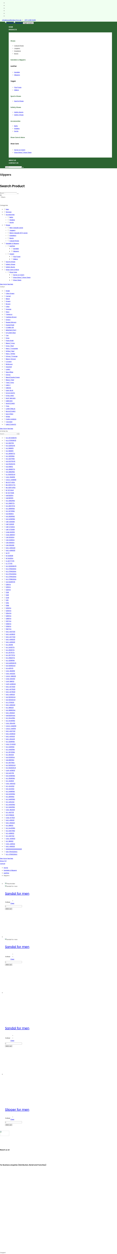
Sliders (16, 90)
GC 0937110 (10, 443)
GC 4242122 (10, 786)
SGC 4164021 (10, 739)
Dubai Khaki (10, 325)
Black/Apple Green (13, 377)
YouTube (7, 1238)
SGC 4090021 (10, 550)
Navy (7, 312)
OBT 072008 (10, 529)
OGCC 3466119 (11, 480)
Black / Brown (11, 359)
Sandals (17, 72)
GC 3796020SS (11, 579)
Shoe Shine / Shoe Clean (23, 152)
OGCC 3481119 (11, 729)
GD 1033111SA (10, 757)
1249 (7, 598)
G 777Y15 (9, 564)
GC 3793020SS (11, 571)
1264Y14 (8, 613)
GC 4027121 (10, 812)
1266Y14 (8, 619)
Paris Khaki (10, 341)
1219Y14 (8, 587)
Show (3, 861)
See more (3, 284)
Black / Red (10, 380)
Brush (6, 1207)
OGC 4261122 (10, 844)
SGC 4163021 (10, 713)
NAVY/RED (9, 414)
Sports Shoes (19, 101)
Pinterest (7, 1230)
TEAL (7, 406)
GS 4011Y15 (9, 668)
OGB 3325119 (10, 532)
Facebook (8, 1220)
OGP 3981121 (10, 681)
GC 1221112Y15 (10, 446)
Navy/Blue (9, 372)
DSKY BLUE (9, 390)
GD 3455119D (10, 794)
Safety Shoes (18, 115)
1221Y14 (8, 590)
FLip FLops (17, 87)
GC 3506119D (10, 778)
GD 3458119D (10, 776)
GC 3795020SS (11, 577)
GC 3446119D (10, 721)
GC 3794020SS (11, 574)
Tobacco (9, 314)
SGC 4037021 (10, 632)
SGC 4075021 (10, 689)
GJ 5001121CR (10, 474)
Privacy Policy (42, 1247)
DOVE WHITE (10, 393)
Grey (7, 338)
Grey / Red (10, 346)
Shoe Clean (17, 280)
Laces (6, 1200)
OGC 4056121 (10, 839)
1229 (7, 595)
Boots (16, 54)
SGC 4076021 (10, 692)
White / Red (10, 351)
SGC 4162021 (10, 823)
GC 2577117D (10, 655)
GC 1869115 (9, 451)
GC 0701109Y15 (11, 440)
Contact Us (8, 1214)
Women (9, 212)
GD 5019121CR (10, 666)
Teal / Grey (10, 382)
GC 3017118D (10, 763)
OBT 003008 (10, 522)
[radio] (14, 901)
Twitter (7, 1227)
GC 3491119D (10, 747)
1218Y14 (8, 585)
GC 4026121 (10, 781)
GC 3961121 (9, 825)
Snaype (8, 309)
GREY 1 (8, 385)
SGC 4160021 (10, 846)
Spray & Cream (19, 150)
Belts (16, 126)
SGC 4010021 (10, 736)
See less (10, 284)
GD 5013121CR (10, 697)
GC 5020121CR (11, 768)
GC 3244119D (10, 718)
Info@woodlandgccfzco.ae (11, 20)
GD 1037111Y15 (10, 461)
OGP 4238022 (11, 684)
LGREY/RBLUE (10, 409)
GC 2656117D (10, 454)
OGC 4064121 (10, 784)
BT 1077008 (10, 493)
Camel (8, 296)
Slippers (17, 75)
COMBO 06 (10, 327)
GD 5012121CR (10, 700)
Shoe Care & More (12, 270)
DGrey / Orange (11, 356)
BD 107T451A (10, 482)
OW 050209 (10, 545)
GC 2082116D (10, 501)
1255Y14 (8, 611)
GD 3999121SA (10, 710)
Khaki (8, 291)
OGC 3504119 (10, 723)
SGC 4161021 (10, 820)
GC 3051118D (10, 456)
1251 (7, 600)
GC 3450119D (10, 805)
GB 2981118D (10, 760)
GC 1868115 (10, 448)
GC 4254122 (10, 802)
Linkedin (7, 1234)
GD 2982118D (10, 472)
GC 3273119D (10, 511)
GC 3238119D (10, 660)
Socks (16, 131)
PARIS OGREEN (11, 419)
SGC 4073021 (10, 687)
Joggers (17, 48)
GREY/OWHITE (11, 424)
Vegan (12, 254)
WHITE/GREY (10, 403)
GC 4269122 (10, 833)
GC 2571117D (10, 653)
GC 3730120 (10, 702)
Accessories (10, 215)
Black (8, 299)
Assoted (9, 367)
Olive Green (10, 293)
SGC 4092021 (10, 639)
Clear (12, 903)
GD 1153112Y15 (10, 464)
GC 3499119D (10, 791)
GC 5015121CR (10, 765)
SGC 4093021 (10, 642)
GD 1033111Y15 (10, 582)
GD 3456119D (10, 519)
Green (8, 301)
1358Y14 (8, 624)
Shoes (8, 225)
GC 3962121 (10, 708)
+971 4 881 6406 (30, 20)
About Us (7, 1211)
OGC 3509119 (10, 477)
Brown (8, 304)
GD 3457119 (10, 773)
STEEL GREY (10, 396)
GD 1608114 (10, 514)
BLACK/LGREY (11, 411)
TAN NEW (9, 422)
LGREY (8, 369)
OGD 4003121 (10, 679)
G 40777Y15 (10, 561)
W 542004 (9, 558)
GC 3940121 (10, 755)
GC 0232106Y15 (11, 566)
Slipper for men (17, 1109)
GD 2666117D (10, 469)
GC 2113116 (9, 645)
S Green (9, 362)
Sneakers (17, 51)
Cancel (2, 864)
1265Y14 (8, 616)
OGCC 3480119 (11, 726)
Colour (7, 902)
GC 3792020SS (11, 569)
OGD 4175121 (10, 818)
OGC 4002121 (10, 674)
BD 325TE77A (10, 485)
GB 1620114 (9, 495)
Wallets (17, 129)
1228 (7, 592)
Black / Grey (10, 343)
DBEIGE (8, 388)
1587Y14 (8, 629)
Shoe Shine (7, 1203)
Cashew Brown (11, 317)
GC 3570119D (10, 752)
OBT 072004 (10, 527)
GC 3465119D (10, 799)
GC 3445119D (10, 828)
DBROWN (9, 401)
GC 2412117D (10, 647)
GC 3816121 (9, 841)
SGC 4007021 (10, 731)
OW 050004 (10, 543)
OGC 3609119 (10, 671)
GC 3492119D (10, 750)
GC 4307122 (10, 836)
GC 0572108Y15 (11, 438)
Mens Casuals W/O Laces (19, 233)
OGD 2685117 (10, 535)
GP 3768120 (10, 815)
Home (6, 868)
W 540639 (9, 556)
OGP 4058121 (10, 770)
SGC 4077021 (10, 637)
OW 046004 (10, 540)
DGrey (8, 375)
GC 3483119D (10, 807)
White (8, 417)
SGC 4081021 (10, 694)
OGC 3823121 (10, 810)
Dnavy (8, 320)
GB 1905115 (9, 498)
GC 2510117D (10, 650)
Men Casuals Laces (16, 228)
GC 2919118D (10, 797)
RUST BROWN (10, 398)
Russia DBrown (11, 322)
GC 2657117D (10, 506)
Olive (7, 307)
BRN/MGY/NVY (11, 330)
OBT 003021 (10, 524)
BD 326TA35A (10, 488)
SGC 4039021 (10, 634)
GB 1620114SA (10, 716)
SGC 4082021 (10, 705)
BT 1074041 (10, 490)
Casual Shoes (19, 46)
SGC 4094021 (10, 548)
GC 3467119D (10, 831)
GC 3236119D (10, 742)
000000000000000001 (14, 849)
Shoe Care (13, 272)
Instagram (8, 1223)
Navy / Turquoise (12, 348)
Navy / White (10, 354)
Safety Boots (18, 112)
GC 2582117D (10, 658)
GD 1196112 (9, 467)
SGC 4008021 (10, 734)
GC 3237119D (10, 459)
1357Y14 (8, 621)
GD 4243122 (10, 789)
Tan (7, 335)
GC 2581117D (10, 503)
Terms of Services (30, 1247)
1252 (7, 603)
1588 (7, 605)
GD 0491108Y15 (11, 663)
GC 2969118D (10, 509)
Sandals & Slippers (12, 243)
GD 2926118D (10, 516)
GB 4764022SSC (11, 852)
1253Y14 (8, 608)
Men (7, 209)
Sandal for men (17, 893)
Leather (12, 246)
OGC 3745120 (11, 744)
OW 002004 (10, 537)
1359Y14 (8, 626)
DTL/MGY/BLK (11, 333)
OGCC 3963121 (11, 676)
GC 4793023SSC (11, 854)
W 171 (8, 553)
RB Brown (9, 364)
